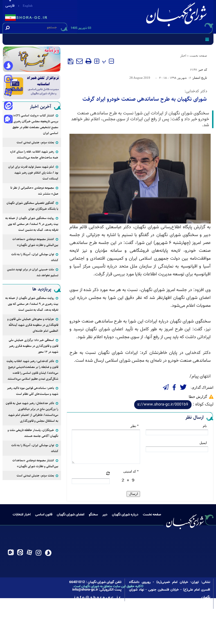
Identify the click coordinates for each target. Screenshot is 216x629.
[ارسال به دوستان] (79, 61)
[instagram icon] (8, 79)
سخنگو (93, 514)
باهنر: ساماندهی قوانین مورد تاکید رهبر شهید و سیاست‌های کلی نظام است (32, 391)
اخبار (183, 55)
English (28, 5)
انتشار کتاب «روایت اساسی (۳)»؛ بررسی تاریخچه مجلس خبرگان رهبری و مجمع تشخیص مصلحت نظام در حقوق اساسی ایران (35, 124)
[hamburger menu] (207, 39)
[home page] (177, 16)
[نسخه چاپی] (88, 61)
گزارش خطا (198, 397)
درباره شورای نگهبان (125, 514)
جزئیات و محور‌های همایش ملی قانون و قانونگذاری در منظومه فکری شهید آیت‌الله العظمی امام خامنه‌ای (32, 325)
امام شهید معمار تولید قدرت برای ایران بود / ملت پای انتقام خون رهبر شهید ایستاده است (33, 172)
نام (205, 426)
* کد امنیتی (131, 471)
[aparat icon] (8, 93)
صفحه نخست (198, 55)
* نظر (134, 426)
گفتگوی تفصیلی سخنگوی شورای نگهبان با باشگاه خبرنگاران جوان (32, 206)
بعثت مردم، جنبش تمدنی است (35, 142)
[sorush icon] (8, 66)
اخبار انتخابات (22, 514)
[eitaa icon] (8, 106)
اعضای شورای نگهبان (70, 514)
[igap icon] (8, 120)
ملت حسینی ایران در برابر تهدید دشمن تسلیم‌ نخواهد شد (32, 272)
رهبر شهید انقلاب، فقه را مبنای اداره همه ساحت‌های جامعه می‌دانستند (34, 154)
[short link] (163, 404)
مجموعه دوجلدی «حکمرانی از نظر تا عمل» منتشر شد (34, 190)
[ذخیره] (70, 61)
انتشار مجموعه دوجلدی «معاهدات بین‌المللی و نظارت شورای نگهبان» (35, 242)
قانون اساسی (43, 514)
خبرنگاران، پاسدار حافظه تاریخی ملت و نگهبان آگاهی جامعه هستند (33, 433)
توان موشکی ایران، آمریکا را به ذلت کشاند (34, 257)
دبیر (104, 514)
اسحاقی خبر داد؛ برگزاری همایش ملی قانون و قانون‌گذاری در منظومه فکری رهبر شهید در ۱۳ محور (33, 346)
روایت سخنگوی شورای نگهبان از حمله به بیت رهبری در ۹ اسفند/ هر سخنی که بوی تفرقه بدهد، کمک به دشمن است (31, 224)
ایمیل (203, 443)
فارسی (10, 6)
